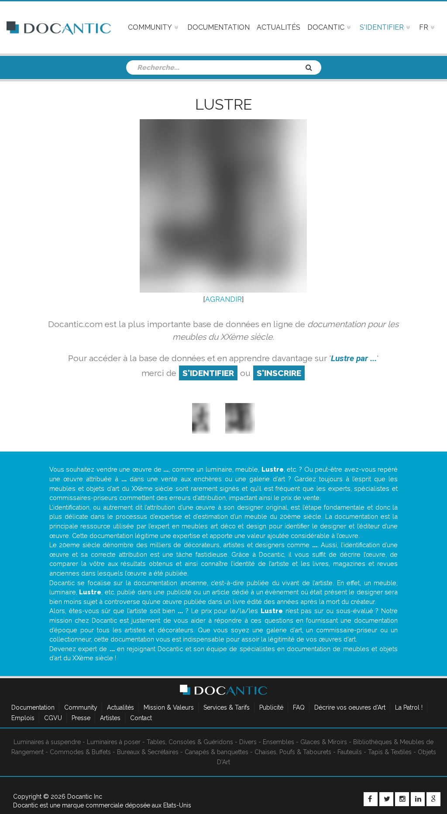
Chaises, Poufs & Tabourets (292, 751)
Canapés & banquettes (216, 751)
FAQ (299, 707)
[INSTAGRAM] (402, 799)
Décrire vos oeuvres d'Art (349, 707)
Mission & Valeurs (169, 707)
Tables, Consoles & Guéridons (190, 741)
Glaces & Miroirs (323, 741)
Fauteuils (349, 751)
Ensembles (278, 741)
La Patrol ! (409, 707)
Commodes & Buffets (80, 751)
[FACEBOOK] (371, 799)
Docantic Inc (84, 796)
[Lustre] (201, 418)
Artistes (110, 717)
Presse (81, 717)
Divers (248, 741)
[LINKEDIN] (418, 799)
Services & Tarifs (226, 707)
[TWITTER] (386, 799)
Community (80, 707)
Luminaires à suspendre (47, 741)
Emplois (22, 717)
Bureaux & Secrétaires (148, 751)
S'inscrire (279, 373)
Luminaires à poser (114, 741)
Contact (141, 717)
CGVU (53, 717)
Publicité (271, 707)
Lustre (223, 104)
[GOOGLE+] (433, 799)
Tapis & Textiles (390, 751)
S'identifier (208, 373)
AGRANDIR (223, 299)
